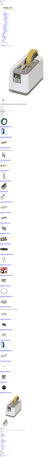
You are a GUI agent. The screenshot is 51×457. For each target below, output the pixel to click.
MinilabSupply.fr (3, 435)
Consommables (4, 32)
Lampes (3, 34)
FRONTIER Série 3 (6, 13)
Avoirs (2, 447)
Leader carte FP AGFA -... (5, 340)
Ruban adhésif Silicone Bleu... (6, 137)
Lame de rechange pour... (5, 147)
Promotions (2, 434)
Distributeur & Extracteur (5, 36)
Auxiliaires (2, 35)
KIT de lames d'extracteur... (5, 212)
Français (2, 2)
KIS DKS (5, 28)
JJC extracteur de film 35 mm (6, 201)
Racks (5, 22)
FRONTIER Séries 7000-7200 (7, 14)
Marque (2, 12)
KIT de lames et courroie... (5, 160)
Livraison (2, 433)
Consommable (3, 27)
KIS (3, 20)
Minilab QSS (5, 16)
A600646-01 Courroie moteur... (6, 296)
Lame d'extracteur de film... (6, 306)
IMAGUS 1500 (5, 25)
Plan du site (2, 442)
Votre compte (1, 443)
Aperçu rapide (1, 138)
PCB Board (6, 21)
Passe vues (5, 38)
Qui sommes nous (3, 441)
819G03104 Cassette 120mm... (6, 329)
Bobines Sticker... (3, 381)
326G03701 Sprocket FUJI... (6, 392)
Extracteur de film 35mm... (5, 180)
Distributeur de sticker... (5, 233)
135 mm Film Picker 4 (4, 170)
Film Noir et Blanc (5, 31)
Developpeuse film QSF (6, 18)
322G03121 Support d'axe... (5, 319)
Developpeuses (4, 37)
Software (2, 40)
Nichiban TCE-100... (4, 191)
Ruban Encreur (4, 33)
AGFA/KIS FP (4, 26)
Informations (1, 454)
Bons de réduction (3, 448)
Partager (2, 106)
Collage (3, 39)
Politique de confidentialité (3, 440)
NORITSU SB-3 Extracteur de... (6, 275)
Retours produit (2, 446)
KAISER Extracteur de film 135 (6, 254)
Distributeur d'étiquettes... (5, 285)
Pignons (5, 23)
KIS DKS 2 (5, 24)
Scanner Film (5, 15)
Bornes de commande (5, 42)
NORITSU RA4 (5, 29)
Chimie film (4, 30)
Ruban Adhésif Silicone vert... (6, 126)
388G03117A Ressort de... (5, 371)
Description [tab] (2, 108)
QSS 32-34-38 (6, 17)
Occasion (2, 41)
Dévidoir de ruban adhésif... (5, 243)
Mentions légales (3, 439)
